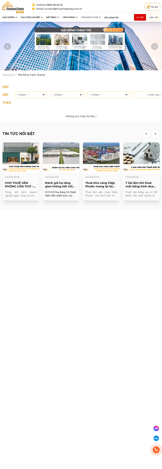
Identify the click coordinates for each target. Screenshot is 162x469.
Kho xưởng (8, 17)
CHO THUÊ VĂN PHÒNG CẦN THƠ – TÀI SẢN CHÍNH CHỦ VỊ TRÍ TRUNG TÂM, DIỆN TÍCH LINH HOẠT (20, 184)
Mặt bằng (51, 17)
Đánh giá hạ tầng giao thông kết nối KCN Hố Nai (58, 184)
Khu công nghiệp (30, 17)
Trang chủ (8, 74)
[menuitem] (10, 17)
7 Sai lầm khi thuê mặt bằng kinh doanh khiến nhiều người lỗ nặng (141, 184)
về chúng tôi (111, 17)
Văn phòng (69, 17)
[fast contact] (156, 428)
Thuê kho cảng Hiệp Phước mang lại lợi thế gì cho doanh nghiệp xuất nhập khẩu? (100, 184)
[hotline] (156, 450)
